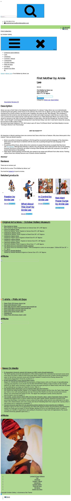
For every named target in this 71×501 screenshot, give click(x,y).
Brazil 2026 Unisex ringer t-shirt (13, 311)
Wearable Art (8, 313)
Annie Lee (9, 73)
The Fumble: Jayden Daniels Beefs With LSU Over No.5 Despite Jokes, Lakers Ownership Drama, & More (36, 397)
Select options (59, 208)
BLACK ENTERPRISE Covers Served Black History (19, 380)
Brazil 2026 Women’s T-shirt (12, 305)
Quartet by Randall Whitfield (12, 251)
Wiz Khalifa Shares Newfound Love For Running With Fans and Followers (26, 388)
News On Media (10, 368)
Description (7, 102)
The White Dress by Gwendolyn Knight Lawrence (19, 246)
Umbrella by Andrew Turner (12, 233)
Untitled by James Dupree (12, 239)
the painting (10, 146)
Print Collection (6, 31)
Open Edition (55, 100)
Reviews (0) (15, 102)
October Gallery (9, 62)
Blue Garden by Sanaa (10, 226)
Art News (7, 66)
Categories (8, 60)
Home (2, 73)
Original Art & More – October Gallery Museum (26, 222)
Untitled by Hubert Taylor (11, 236)
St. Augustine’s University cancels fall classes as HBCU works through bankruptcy (28, 372)
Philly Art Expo (8, 64)
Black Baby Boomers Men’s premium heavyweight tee (20, 306)
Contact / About (9, 58)
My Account (66, 27)
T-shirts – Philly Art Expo (14, 299)
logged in (11, 171)
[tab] (7, 102)
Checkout (7, 56)
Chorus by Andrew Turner (11, 229)
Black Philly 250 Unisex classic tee (14, 303)
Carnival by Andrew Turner (12, 242)
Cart (5, 55)
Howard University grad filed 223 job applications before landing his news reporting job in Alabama (34, 405)
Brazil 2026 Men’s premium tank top (15, 310)
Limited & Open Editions (11, 53)
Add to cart (40, 98)
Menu (54, 49)
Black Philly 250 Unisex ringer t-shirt (15, 315)
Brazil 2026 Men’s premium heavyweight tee (17, 308)
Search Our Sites (9, 68)
